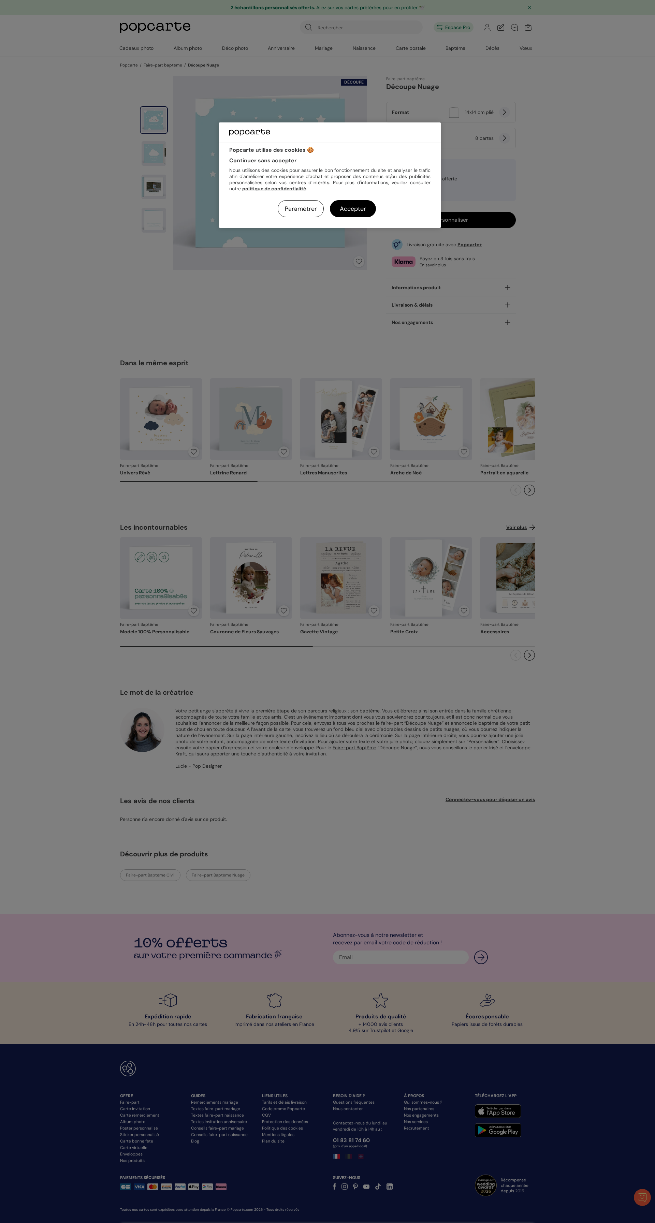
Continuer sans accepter (263, 160)
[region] (330, 175)
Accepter (353, 209)
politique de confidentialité (274, 189)
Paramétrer (301, 209)
